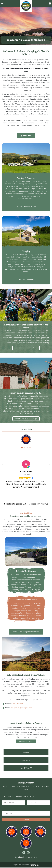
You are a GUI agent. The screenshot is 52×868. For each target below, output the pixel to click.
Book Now (48, 3)
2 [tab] (24, 447)
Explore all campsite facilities (26, 632)
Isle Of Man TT (26, 768)
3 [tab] (27, 447)
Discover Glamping (26, 279)
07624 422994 (17, 704)
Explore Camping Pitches (26, 206)
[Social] (23, 852)
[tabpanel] (26, 439)
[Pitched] (34, 865)
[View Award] (11, 831)
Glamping (26, 760)
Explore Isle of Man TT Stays (26, 348)
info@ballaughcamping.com (21, 708)
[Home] (26, 6)
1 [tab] (22, 447)
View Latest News (26, 741)
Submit (26, 819)
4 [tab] (30, 447)
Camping (26, 752)
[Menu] (3, 3)
